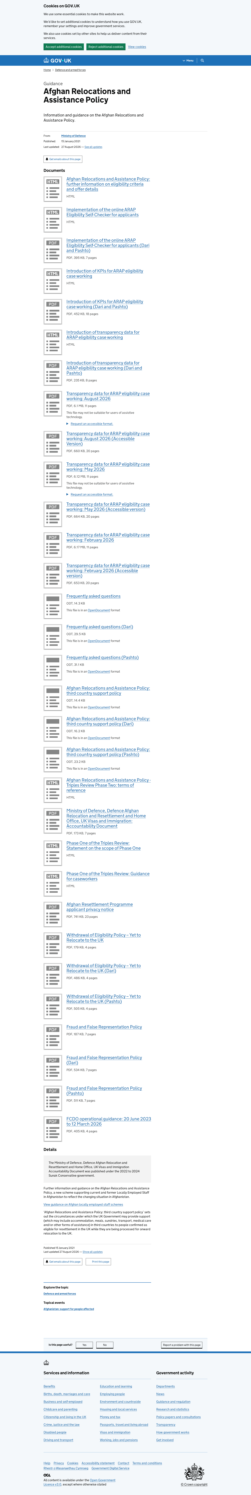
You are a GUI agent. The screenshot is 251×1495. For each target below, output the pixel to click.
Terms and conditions (147, 1463)
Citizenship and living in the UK (65, 1417)
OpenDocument (99, 610)
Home (47, 70)
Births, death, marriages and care (67, 1394)
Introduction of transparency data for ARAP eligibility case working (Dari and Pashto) (104, 368)
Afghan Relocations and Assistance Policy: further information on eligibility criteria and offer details (108, 184)
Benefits (49, 1386)
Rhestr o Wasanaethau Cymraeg (66, 1468)
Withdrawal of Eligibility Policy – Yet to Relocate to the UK (103, 937)
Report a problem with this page (181, 1345)
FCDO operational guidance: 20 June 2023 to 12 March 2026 (108, 1121)
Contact (123, 1463)
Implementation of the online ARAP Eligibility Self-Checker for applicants (102, 212)
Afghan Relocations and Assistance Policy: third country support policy (108, 690)
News (160, 1394)
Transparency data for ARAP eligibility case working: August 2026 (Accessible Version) (108, 438)
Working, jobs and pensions (119, 1440)
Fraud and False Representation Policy (104, 1027)
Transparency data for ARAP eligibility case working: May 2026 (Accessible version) (108, 506)
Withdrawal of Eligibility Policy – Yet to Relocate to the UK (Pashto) (103, 998)
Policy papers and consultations (178, 1417)
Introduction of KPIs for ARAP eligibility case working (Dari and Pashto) (104, 304)
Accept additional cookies (64, 47)
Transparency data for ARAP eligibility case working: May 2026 (108, 466)
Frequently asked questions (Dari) (99, 627)
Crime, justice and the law (62, 1425)
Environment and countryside (120, 1402)
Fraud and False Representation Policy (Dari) (104, 1060)
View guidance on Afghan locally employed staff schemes (83, 1204)
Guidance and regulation (173, 1402)
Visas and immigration (115, 1432)
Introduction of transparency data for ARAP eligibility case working (103, 334)
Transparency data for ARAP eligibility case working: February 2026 (108, 537)
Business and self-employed (63, 1402)
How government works (172, 1432)
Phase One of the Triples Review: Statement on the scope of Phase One (103, 845)
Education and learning (116, 1386)
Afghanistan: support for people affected (69, 1309)
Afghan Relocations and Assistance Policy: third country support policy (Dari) (108, 721)
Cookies (72, 1463)
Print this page (100, 1261)
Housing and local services (118, 1409)
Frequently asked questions (93, 596)
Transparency (165, 1425)
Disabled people (55, 1432)
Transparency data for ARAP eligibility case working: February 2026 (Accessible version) (108, 570)
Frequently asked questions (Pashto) (102, 657)
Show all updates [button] (93, 1251)
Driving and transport (58, 1440)
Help (47, 1463)
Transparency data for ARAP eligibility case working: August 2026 (108, 396)
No (108, 1345)
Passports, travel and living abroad (124, 1425)
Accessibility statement (98, 1463)
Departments (165, 1386)
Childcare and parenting (60, 1409)
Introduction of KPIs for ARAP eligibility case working (104, 273)
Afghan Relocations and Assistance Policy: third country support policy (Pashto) (108, 751)
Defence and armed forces (70, 70)
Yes (87, 1345)
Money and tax (110, 1417)
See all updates (93, 146)
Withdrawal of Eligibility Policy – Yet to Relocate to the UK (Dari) (103, 968)
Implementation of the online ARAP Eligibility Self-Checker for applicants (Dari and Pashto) (107, 245)
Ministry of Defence (73, 135)
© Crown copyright (194, 1484)
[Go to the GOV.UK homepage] (57, 60)
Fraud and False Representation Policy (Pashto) (104, 1090)
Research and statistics (172, 1409)
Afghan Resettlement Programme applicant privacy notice (99, 906)
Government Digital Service (110, 1468)
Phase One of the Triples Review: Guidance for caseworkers (108, 876)
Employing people (112, 1394)
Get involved (165, 1440)
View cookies (137, 46)
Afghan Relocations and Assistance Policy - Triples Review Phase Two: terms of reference (108, 785)
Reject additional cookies (105, 47)
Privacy (59, 1463)
